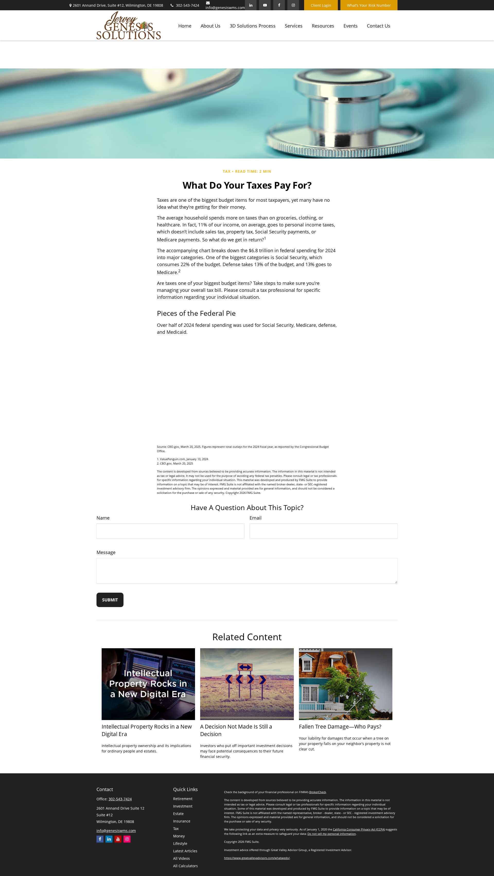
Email (256, 518)
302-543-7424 (187, 5)
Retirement (182, 798)
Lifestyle (180, 843)
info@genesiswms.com (225, 7)
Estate (178, 813)
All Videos (181, 858)
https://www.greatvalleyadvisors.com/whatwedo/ (257, 858)
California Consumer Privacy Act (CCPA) (359, 829)
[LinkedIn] (251, 5)
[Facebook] (279, 5)
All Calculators (185, 865)
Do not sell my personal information (331, 834)
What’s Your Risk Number (369, 5)
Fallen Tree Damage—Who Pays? (340, 726)
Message (106, 552)
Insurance (181, 821)
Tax (176, 828)
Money (179, 836)
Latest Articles (185, 850)
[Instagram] (126, 839)
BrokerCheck (317, 792)
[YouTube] (265, 5)
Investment (182, 806)
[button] (184, 25)
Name (103, 518)
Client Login (321, 5)
